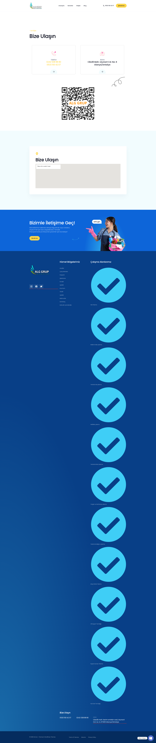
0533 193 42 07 (109, 5)
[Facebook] (36, 286)
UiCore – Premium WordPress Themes (44, 737)
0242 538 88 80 (53, 62)
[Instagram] (31, 286)
